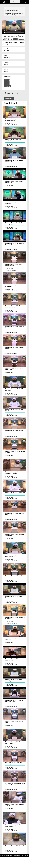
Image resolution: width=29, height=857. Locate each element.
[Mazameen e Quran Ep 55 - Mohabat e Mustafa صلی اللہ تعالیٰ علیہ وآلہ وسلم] (14, 236)
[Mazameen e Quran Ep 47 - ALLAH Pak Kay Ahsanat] (14, 382)
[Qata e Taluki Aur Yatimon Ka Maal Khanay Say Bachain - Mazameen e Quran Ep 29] (14, 755)
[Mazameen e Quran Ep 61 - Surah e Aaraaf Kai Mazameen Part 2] (14, 112)
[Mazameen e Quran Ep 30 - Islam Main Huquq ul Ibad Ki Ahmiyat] (14, 735)
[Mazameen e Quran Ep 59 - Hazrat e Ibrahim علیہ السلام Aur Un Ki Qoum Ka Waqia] (14, 153)
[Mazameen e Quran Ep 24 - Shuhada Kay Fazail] (14, 839)
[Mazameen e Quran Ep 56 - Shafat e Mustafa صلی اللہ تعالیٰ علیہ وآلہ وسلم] (14, 216)
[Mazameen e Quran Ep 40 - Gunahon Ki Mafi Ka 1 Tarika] (14, 506)
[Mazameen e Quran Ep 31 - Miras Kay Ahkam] (14, 714)
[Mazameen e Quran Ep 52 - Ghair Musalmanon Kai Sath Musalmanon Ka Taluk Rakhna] (14, 299)
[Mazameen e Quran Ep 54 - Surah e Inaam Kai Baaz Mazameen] (14, 257)
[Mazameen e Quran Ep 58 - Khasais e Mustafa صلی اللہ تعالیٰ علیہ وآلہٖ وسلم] (14, 174)
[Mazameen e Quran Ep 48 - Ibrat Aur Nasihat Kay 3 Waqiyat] (14, 361)
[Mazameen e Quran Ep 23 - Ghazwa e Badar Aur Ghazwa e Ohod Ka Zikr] (14, 818)
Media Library (15, 10)
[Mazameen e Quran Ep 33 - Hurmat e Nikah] (14, 589)
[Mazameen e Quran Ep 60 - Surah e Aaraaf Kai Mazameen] (14, 133)
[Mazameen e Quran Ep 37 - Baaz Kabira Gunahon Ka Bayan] (14, 569)
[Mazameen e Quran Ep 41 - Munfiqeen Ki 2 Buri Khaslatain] (14, 486)
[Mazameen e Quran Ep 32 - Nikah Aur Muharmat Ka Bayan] (14, 693)
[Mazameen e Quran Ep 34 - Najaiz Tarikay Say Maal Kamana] (14, 652)
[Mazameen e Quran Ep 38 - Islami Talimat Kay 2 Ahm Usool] (14, 548)
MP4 (6, 79)
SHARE (7, 86)
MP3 (6, 84)
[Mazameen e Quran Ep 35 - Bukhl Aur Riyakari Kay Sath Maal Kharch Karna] (14, 631)
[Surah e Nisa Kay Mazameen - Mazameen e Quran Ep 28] (14, 776)
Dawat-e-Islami (8, 10)
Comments (8, 98)
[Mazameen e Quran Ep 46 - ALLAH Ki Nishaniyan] (14, 402)
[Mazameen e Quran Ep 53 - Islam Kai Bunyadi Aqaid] (14, 278)
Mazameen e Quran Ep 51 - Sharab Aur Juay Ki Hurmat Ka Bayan (14, 14)
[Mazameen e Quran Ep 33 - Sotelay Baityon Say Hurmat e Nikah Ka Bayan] (14, 672)
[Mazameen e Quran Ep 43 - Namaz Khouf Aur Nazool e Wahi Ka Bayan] (14, 444)
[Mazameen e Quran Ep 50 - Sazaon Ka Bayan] (14, 319)
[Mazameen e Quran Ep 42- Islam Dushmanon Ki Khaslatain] (14, 465)
